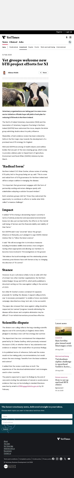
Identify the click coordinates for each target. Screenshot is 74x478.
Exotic (37, 47)
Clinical (13, 42)
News (5, 42)
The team (7, 443)
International (61, 47)
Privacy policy (47, 459)
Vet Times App (8, 446)
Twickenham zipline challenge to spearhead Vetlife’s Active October (63, 364)
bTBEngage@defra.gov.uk (28, 386)
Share (45, 72)
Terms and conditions (11, 459)
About (6, 441)
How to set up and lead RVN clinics (61, 382)
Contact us (7, 453)
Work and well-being (48, 47)
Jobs (21, 42)
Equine (30, 47)
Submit (5, 429)
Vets (4, 47)
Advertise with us (9, 448)
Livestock (23, 47)
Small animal (13, 47)
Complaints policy (25, 459)
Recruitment (8, 451)
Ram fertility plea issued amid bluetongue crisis (63, 343)
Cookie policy (36, 459)
